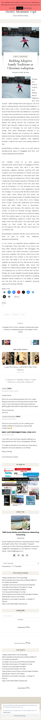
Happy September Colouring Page (14, 578)
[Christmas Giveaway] (35, 342)
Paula (27, 72)
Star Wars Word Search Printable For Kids (17, 587)
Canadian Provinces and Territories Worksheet (18, 585)
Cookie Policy (6, 712)
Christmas (15, 314)
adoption (6, 314)
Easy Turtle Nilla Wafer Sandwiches (14, 604)
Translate (18, 566)
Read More (27, 8)
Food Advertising (21, 627)
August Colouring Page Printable (14, 589)
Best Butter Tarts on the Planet (13, 597)
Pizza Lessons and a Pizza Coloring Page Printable (20, 594)
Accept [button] (19, 8)
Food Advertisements (19, 643)
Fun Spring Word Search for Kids (14, 592)
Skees (4, 388)
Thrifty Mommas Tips (20, 11)
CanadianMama (9, 416)
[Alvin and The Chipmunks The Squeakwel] (6, 342)
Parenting (23, 56)
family (16, 56)
